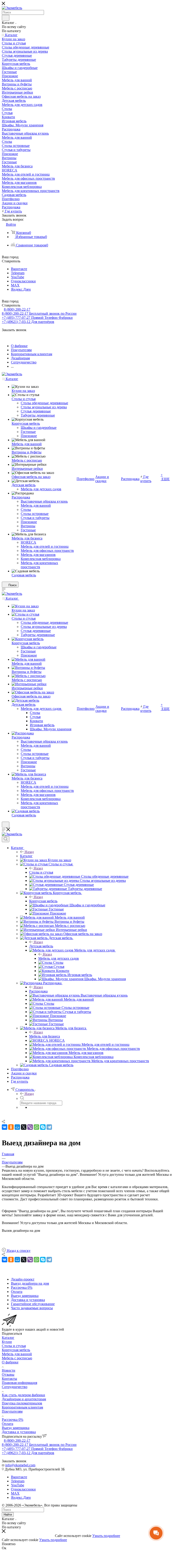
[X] (23, 1127)
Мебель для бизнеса (44, 1036)
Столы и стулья (41, 872)
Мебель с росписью (17, 1358)
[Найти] (5, 18)
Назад (29, 852)
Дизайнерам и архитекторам (24, 1399)
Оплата (7, 1424)
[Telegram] (49, 1127)
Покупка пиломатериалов (22, 1403)
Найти (8, 1514)
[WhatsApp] (36, 1127)
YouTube (17, 277)
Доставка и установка (19, 1432)
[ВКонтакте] (4, 1127)
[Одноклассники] (11, 1127)
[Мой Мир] (17, 1127)
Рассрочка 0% (12, 1420)
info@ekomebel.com (20, 1465)
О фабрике (10, 1362)
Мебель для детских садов (58, 958)
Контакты (9, 1379)
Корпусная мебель (43, 901)
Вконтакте (19, 269)
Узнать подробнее (106, 1536)
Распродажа (38, 991)
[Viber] (30, 1127)
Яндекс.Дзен (21, 289)
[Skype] (43, 1127)
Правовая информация (19, 1383)
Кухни (7, 1342)
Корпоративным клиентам (22, 1407)
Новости (8, 1370)
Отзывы (8, 1374)
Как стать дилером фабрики (23, 1395)
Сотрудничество (14, 1387)
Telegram (17, 273)
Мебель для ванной (17, 1354)
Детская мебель (41, 946)
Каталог (26, 856)
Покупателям (12, 1411)
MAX (15, 285)
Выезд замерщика (15, 1428)
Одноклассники (23, 281)
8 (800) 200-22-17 (17, 309)
